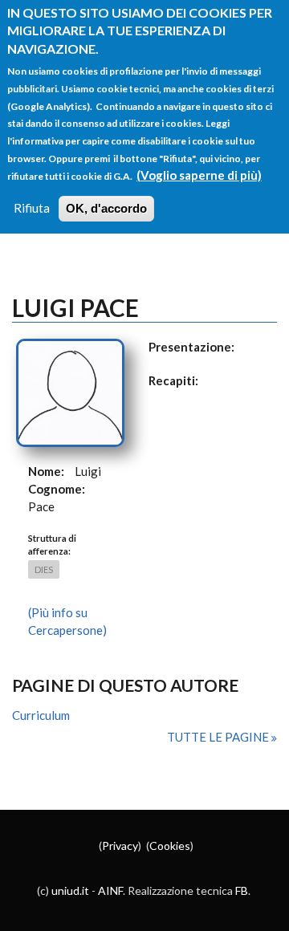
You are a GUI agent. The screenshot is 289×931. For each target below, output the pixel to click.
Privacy (120, 845)
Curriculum (41, 715)
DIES (44, 569)
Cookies (169, 845)
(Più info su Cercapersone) (67, 621)
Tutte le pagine (219, 737)
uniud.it (70, 890)
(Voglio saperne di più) (199, 175)
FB (241, 890)
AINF (110, 890)
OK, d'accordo (106, 208)
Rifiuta (32, 208)
